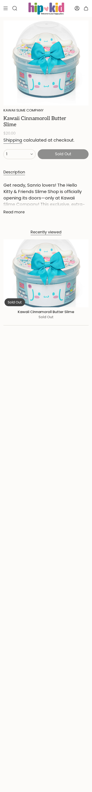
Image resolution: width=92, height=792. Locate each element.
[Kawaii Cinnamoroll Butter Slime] (46, 273)
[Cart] (86, 8)
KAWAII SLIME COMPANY (23, 110)
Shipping (12, 140)
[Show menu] (5, 8)
